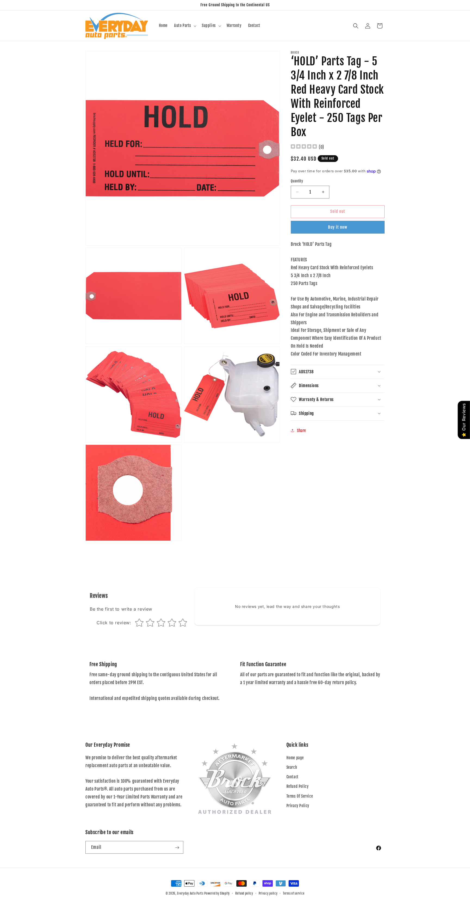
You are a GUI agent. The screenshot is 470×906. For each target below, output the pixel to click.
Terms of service (293, 893)
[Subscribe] (177, 847)
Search (291, 767)
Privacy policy (268, 893)
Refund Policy (297, 786)
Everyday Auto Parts (190, 893)
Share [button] (301, 430)
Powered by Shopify (217, 893)
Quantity (297, 181)
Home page (295, 757)
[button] (185, 25)
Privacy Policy (297, 805)
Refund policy (244, 893)
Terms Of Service (299, 796)
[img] (304, 147)
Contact (292, 776)
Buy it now (337, 226)
